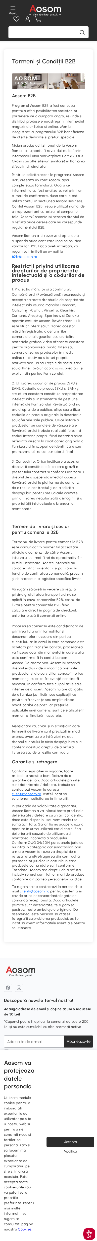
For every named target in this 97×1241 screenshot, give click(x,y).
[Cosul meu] (38, 19)
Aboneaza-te (79, 1041)
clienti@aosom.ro (26, 794)
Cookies (25, 1229)
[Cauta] (82, 32)
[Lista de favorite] (16, 19)
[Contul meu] (27, 19)
